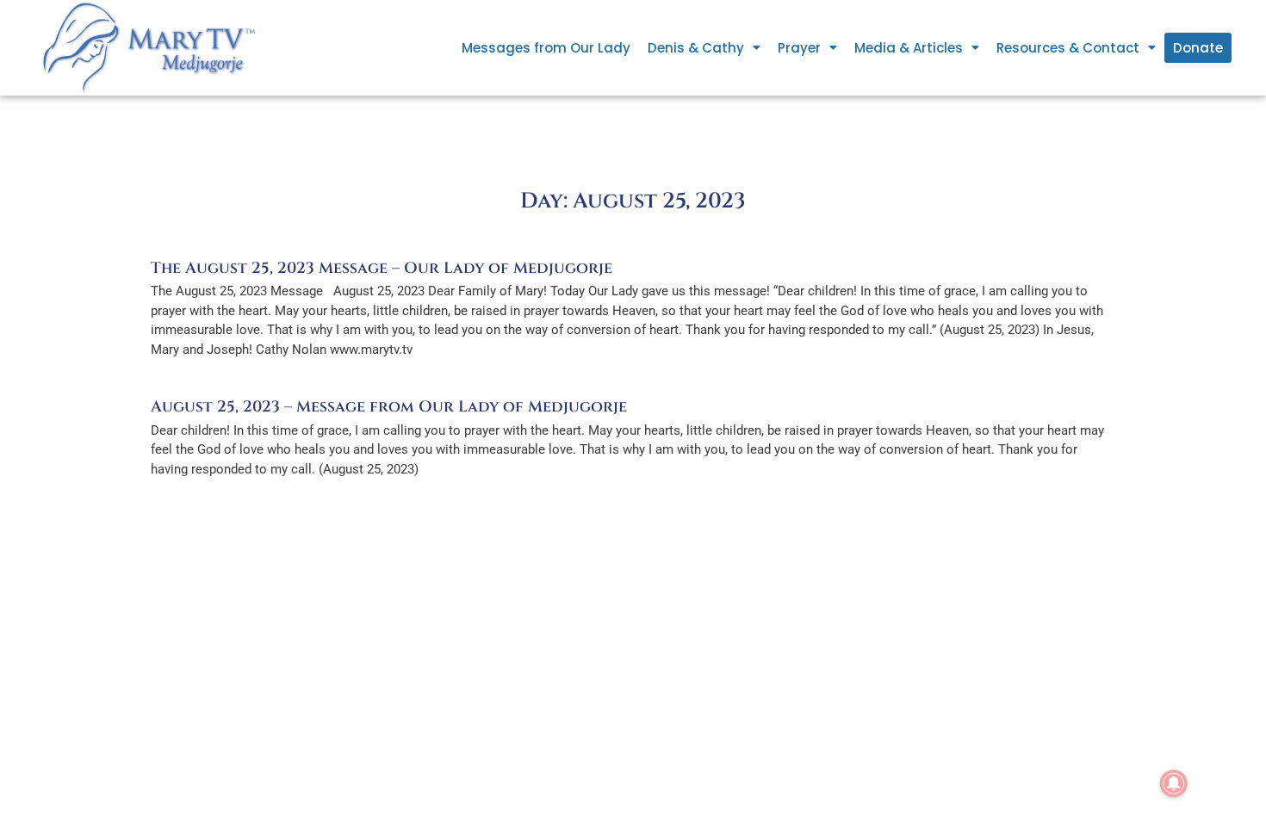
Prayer (799, 48)
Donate (1198, 48)
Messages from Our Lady (546, 48)
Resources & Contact (1067, 48)
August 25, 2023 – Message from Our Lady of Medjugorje (389, 407)
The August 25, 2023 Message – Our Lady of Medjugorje (381, 268)
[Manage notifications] (1174, 783)
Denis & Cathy (696, 48)
